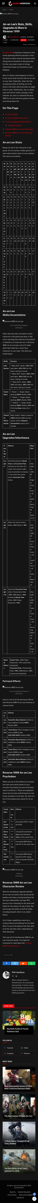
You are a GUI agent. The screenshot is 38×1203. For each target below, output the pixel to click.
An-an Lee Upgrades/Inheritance (18, 122)
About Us (13, 1192)
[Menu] (3, 3)
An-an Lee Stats (11, 114)
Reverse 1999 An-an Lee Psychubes (19, 129)
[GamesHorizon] (19, 3)
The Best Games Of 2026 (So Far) (18, 1116)
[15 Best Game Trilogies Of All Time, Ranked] (19, 1134)
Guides (23, 40)
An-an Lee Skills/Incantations (16, 118)
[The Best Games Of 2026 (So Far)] (19, 1106)
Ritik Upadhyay (14, 37)
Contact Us (20, 1197)
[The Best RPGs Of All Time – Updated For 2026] (19, 1161)
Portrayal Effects (14, 125)
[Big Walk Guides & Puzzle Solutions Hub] (19, 1020)
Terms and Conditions (26, 1195)
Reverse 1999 (8, 53)
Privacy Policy (12, 1195)
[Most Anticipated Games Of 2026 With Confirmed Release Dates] (19, 1079)
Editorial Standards (24, 1192)
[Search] (35, 3)
